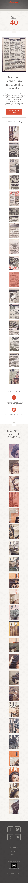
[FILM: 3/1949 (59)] (14, 483)
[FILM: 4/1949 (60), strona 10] (14, 279)
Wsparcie (14, 851)
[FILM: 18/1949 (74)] (14, 725)
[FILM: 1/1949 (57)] (14, 451)
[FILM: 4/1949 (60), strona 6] (14, 214)
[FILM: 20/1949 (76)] (14, 758)
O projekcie (14, 847)
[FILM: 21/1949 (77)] (14, 774)
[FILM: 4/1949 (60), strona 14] (14, 344)
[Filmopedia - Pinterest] (17, 837)
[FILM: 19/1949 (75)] (14, 742)
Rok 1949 (13, 431)
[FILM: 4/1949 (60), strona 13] (14, 327)
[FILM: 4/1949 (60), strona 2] (14, 149)
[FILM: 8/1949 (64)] (14, 564)
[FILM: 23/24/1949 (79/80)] (14, 806)
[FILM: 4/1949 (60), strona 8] (14, 246)
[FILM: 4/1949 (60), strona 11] (14, 295)
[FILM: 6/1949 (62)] (14, 531)
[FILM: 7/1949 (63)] (14, 548)
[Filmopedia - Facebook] (10, 829)
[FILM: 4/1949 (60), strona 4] (14, 182)
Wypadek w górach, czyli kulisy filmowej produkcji (14, 403)
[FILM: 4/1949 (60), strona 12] (14, 311)
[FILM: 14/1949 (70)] (14, 661)
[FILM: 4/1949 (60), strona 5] (14, 198)
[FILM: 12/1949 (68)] (14, 628)
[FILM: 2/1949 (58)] (14, 467)
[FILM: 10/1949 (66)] (14, 596)
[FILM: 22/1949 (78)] (14, 790)
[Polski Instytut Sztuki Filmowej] (14, 866)
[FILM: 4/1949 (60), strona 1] (14, 133)
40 (14, 22)
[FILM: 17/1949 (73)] (14, 709)
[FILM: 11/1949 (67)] (14, 612)
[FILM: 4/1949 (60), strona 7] (14, 230)
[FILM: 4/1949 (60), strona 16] (14, 376)
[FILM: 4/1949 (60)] (14, 499)
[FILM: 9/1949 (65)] (14, 580)
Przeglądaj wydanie (14, 112)
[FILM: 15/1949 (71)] (14, 677)
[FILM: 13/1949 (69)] (14, 645)
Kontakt (14, 855)
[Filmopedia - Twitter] (17, 829)
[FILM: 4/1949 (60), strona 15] (14, 360)
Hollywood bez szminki (14, 414)
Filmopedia (14, 2)
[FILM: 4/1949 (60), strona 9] (14, 263)
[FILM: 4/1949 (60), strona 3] (14, 166)
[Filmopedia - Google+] (10, 837)
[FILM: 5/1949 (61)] (14, 515)
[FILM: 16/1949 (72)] (14, 693)
